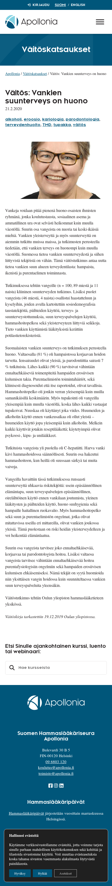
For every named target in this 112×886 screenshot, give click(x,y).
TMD (46, 125)
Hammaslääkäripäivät (26, 813)
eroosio (32, 119)
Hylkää (42, 873)
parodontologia (82, 119)
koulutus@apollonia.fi (56, 767)
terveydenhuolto (22, 125)
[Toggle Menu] (100, 21)
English (78, 5)
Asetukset (65, 873)
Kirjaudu (41, 5)
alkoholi (13, 119)
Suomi (60, 5)
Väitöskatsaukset (35, 73)
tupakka (62, 125)
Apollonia (12, 73)
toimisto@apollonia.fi (56, 773)
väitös (79, 125)
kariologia (53, 119)
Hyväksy (20, 873)
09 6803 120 (56, 761)
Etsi (11, 668)
